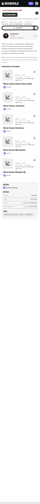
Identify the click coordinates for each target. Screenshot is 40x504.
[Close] (36, 13)
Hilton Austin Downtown (12, 24)
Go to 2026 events (10, 15)
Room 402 (28, 24)
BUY (31, 3)
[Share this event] (36, 27)
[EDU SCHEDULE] (10, 3)
